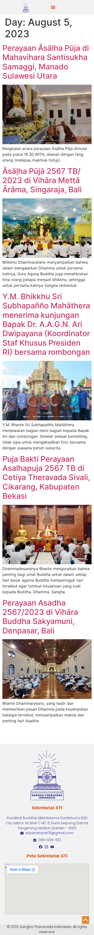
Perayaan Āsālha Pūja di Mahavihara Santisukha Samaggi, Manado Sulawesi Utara (45, 62)
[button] (53, 7)
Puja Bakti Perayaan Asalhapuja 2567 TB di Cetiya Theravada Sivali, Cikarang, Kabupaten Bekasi (46, 477)
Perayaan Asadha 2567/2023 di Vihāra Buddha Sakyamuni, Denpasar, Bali (40, 616)
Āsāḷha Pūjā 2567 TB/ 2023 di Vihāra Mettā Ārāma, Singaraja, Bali (42, 180)
